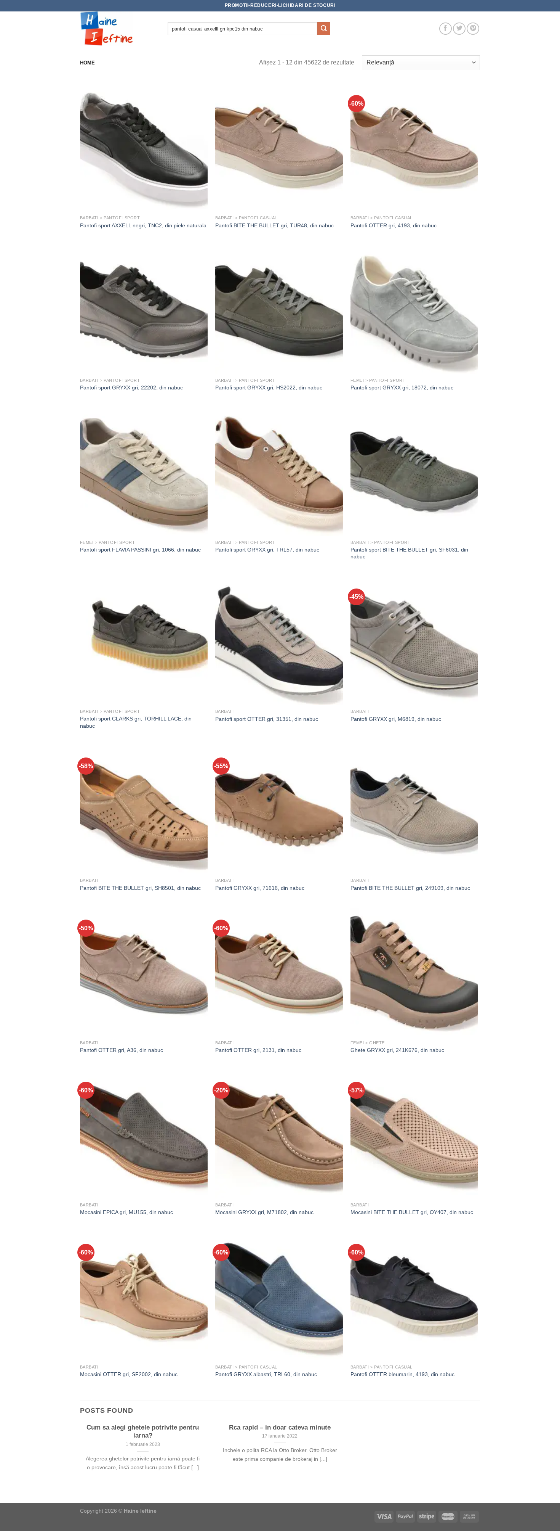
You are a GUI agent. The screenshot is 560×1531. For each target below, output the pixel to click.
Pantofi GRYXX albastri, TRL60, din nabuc (266, 1374)
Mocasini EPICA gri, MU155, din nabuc (126, 1212)
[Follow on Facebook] (445, 29)
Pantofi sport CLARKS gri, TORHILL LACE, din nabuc (136, 722)
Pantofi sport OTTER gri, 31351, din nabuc (266, 719)
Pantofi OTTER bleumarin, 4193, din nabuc (402, 1374)
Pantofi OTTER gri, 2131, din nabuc (258, 1050)
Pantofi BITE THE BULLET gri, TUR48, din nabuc (274, 225)
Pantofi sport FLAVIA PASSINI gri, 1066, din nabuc (140, 550)
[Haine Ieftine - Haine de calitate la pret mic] (118, 28)
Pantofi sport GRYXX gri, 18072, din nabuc (401, 387)
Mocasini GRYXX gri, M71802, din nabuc (264, 1212)
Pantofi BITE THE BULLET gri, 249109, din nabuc (410, 888)
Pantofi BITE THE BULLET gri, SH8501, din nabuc (140, 888)
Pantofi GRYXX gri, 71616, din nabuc (259, 888)
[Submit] (323, 28)
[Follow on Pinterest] (473, 29)
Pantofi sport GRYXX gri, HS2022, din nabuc (268, 387)
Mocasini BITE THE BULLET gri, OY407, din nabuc (411, 1212)
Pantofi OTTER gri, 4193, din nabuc (393, 225)
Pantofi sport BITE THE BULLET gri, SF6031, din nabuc (409, 553)
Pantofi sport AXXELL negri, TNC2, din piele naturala (143, 225)
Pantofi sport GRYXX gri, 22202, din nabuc (131, 387)
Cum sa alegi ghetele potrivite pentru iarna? (142, 1431)
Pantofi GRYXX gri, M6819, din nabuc (395, 719)
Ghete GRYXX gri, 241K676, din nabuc (397, 1050)
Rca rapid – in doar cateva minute (280, 1427)
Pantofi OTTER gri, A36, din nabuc (121, 1050)
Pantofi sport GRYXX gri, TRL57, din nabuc (267, 550)
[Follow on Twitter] (459, 29)
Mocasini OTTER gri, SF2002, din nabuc (129, 1374)
